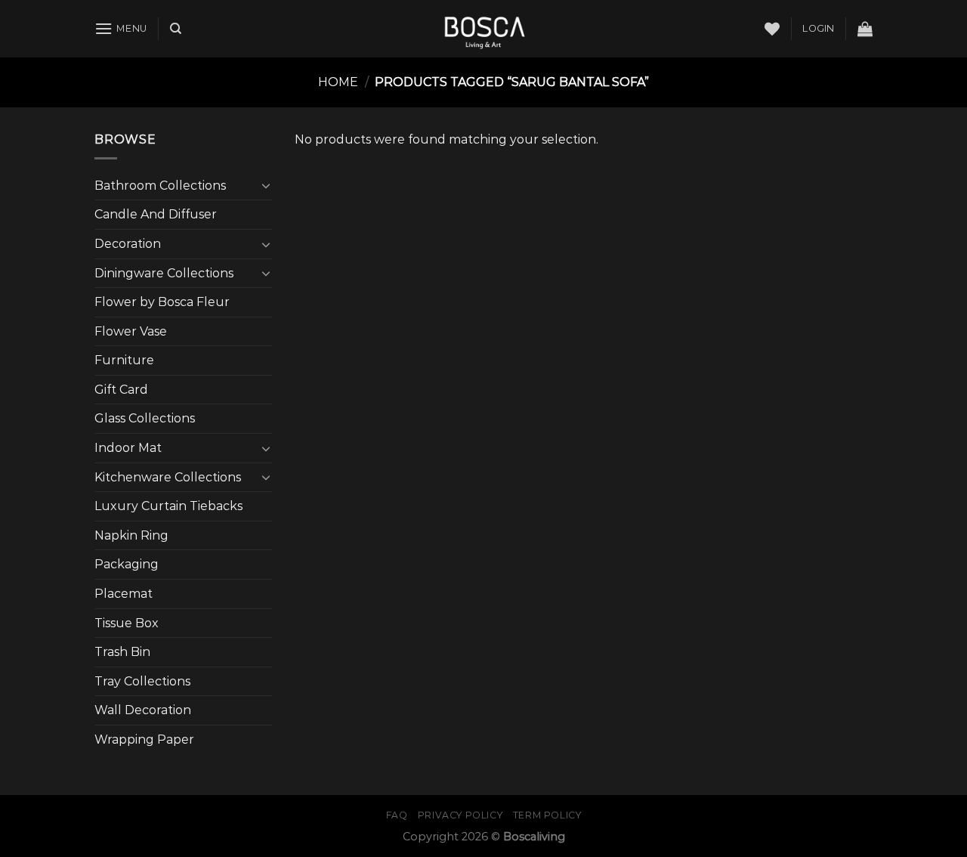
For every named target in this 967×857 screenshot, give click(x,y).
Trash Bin (122, 652)
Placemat (123, 593)
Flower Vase (130, 331)
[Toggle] (266, 185)
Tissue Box (126, 623)
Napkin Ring (131, 535)
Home (338, 82)
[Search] (175, 28)
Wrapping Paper (144, 739)
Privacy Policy (460, 815)
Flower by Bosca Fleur (162, 302)
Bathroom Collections (160, 185)
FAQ (397, 815)
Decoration (127, 244)
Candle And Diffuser (155, 214)
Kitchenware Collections (167, 477)
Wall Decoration (142, 710)
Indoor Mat (128, 448)
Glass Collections (144, 418)
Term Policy (547, 815)
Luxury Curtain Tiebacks (168, 506)
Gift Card (121, 389)
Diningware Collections (163, 273)
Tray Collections (142, 681)
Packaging (126, 564)
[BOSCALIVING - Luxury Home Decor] (483, 28)
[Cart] (865, 28)
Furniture (124, 360)
